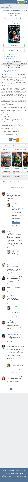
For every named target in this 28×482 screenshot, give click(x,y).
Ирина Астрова (11, 334)
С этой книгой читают (21, 149)
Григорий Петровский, (18, 254)
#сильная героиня (16, 61)
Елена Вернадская (11, 295)
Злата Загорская (5, 168)
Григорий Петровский (12, 230)
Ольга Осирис (10, 321)
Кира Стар (16, 168)
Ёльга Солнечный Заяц (13, 263)
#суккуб (21, 65)
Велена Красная (11, 276)
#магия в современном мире (8, 63)
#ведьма (9, 61)
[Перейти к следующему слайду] (25, 164)
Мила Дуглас (10, 287)
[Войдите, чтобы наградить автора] (16, 18)
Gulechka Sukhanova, (17, 208)
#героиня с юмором (22, 63)
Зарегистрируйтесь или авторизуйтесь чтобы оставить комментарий (17, 186)
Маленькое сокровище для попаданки (5, 171)
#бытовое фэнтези (6, 176)
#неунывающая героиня (14, 67)
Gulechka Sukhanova (12, 192)
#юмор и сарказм (9, 65)
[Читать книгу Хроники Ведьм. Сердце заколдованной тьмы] (14, 34)
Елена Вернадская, (17, 311)
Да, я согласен (14, 480)
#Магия (16, 65)
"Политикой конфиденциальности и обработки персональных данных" (14, 476)
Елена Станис (10, 376)
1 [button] (11, 388)
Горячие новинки (7, 149)
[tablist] (4, 181)
